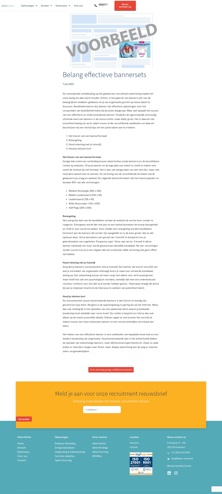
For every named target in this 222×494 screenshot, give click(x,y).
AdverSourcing (100, 451)
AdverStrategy (100, 447)
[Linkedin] (169, 473)
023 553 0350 (103, 4)
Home (20, 443)
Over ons (22, 456)
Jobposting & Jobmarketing (70, 451)
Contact (21, 460)
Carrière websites (65, 456)
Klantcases (23, 451)
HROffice (97, 456)
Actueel (21, 447)
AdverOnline (99, 443)
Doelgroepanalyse (65, 447)
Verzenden (23, 419)
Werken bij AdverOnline (179, 465)
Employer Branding (65, 443)
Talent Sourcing (63, 460)
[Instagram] (176, 473)
